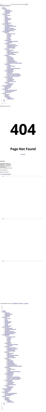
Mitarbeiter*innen (8, 321)
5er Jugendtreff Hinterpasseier (10, 329)
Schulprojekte (9, 381)
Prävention (7, 358)
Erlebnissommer (10, 374)
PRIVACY (21, 303)
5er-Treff (9, 337)
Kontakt (6, 324)
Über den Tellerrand (8, 380)
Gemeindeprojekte (10, 382)
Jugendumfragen (10, 386)
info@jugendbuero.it (7, 174)
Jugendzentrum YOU (11, 336)
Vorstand (6, 320)
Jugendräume (7, 330)
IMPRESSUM (15, 303)
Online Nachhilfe (10, 356)
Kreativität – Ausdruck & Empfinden (14, 378)
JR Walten (9, 342)
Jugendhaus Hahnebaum (9, 331)
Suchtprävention (10, 361)
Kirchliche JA (7, 346)
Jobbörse (9, 370)
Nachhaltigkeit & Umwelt (12, 365)
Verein (6, 319)
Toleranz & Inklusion (11, 363)
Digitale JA (7, 352)
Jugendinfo (7, 385)
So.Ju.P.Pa (9, 368)
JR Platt (8, 340)
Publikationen (7, 399)
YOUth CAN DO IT (11, 369)
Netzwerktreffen (8, 395)
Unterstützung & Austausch (12, 348)
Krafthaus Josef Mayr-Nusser (10, 332)
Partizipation (7, 367)
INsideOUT (9, 400)
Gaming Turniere (10, 353)
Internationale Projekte (11, 384)
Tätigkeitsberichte (10, 401)
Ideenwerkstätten (10, 372)
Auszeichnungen (8, 325)
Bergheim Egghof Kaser (9, 333)
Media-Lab (9, 354)
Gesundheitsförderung (9, 373)
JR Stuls (8, 341)
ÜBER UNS (4, 317)
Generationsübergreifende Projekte (13, 371)
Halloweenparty (10, 360)
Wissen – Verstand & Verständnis (13, 379)
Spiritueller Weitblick (11, 350)
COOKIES (26, 303)
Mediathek (7, 398)
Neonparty (9, 359)
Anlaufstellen (9, 387)
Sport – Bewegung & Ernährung (13, 376)
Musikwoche (9, 375)
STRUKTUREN (5, 327)
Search (26, 4)
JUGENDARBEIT (6, 334)
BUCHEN (4, 311)
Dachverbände (7, 318)
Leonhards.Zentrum (8, 314)
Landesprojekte (10, 383)
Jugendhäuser (7, 312)
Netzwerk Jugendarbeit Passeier (11, 393)
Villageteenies (9, 345)
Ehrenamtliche (7, 322)
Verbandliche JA (8, 343)
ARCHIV (4, 396)
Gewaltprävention (10, 362)
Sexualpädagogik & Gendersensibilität (14, 366)
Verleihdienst (7, 316)
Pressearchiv (7, 397)
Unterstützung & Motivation (12, 344)
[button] (0, 411)
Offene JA (7, 335)
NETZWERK (5, 392)
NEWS (3, 310)
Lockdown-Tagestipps (11, 357)
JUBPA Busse (7, 315)
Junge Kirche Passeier (11, 347)
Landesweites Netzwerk (9, 394)
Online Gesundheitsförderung (12, 355)
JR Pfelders (9, 339)
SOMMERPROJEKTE (6, 388)
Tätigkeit (6, 323)
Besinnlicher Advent (11, 349)
